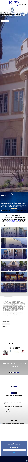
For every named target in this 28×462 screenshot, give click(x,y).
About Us (14, 208)
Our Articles (14, 386)
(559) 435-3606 (16, 426)
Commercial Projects (6, 321)
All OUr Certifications (13, 372)
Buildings (4, 326)
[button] (27, 461)
